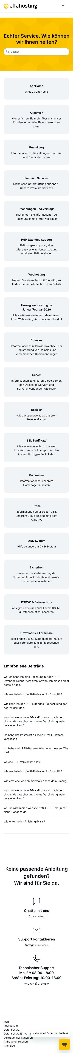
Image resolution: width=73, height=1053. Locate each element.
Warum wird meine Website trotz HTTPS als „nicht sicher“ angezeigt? (35, 810)
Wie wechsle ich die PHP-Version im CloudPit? (33, 694)
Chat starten (36, 916)
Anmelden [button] (10, 1045)
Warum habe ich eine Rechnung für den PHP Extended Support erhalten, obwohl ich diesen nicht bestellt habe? (36, 680)
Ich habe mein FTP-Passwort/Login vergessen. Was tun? (36, 750)
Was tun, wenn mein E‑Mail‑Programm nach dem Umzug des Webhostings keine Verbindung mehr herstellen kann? (34, 721)
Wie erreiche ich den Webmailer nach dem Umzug (35, 781)
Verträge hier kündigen (18, 1037)
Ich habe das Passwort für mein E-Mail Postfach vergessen (34, 737)
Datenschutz (11, 1029)
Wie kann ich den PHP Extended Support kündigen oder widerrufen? (35, 706)
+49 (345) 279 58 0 (36, 983)
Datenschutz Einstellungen (20, 1033)
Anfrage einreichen (36, 945)
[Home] (20, 6)
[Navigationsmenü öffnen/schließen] (63, 6)
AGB (6, 1021)
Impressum (11, 1025)
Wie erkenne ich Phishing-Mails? (24, 821)
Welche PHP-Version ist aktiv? (22, 762)
